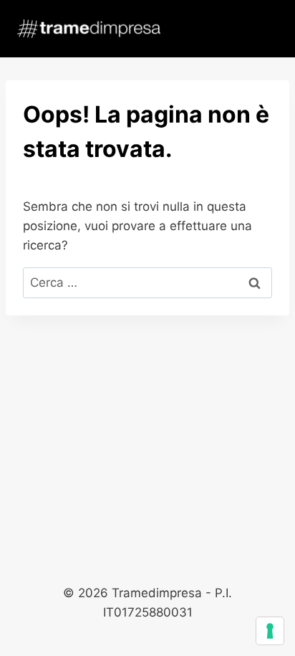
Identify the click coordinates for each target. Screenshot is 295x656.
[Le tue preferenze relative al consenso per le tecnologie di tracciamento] (270, 631)
